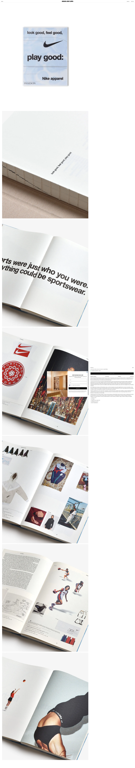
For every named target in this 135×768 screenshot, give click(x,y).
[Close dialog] (87, 372)
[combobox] (70, 385)
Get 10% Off (78, 388)
